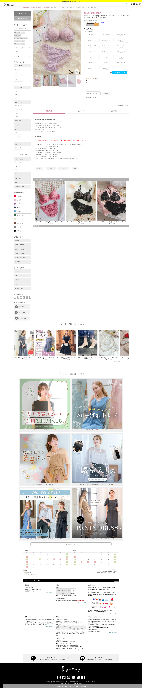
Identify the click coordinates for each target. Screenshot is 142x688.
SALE (17, 56)
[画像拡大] (77, 71)
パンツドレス (18, 87)
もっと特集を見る (70, 544)
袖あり (17, 76)
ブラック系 (20, 231)
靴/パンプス (18, 120)
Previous (35, 42)
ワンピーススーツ (19, 106)
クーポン (39, 168)
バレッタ (17, 166)
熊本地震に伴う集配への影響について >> (71, 1)
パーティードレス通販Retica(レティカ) (32, 7)
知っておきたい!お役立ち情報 (20, 38)
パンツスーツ (18, 113)
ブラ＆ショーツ (63, 168)
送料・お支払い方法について (60, 681)
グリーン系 (20, 215)
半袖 (16, 79)
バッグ (17, 125)
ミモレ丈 (17, 69)
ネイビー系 (20, 207)
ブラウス (17, 116)
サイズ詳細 (113, 111)
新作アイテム (17, 32)
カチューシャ (18, 169)
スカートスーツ (19, 109)
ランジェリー (46, 7)
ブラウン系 (20, 223)
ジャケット (18, 140)
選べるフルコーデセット (19, 41)
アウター (17, 129)
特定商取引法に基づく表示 (76, 681)
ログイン (23, 13)
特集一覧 (22, 43)
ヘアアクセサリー (19, 159)
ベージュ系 (20, 219)
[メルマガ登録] (95, 658)
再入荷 (23, 32)
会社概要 (48, 681)
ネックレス (18, 147)
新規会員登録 (23, 18)
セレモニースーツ (19, 102)
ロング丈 (17, 72)
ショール (17, 136)
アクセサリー (18, 144)
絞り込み (107, 93)
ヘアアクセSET (19, 162)
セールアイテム (17, 35)
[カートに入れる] (119, 72)
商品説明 (48, 111)
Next (78, 42)
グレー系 (19, 227)
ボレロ (17, 133)
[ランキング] (131, 4)
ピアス (17, 151)
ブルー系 (19, 211)
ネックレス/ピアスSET (21, 155)
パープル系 (20, 204)
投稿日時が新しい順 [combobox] (92, 93)
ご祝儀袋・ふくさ (19, 186)
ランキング (19, 48)
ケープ (17, 83)
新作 (17, 52)
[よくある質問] (47, 658)
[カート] (140, 4)
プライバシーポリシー (91, 681)
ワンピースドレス (19, 65)
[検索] (137, 4)
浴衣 (16, 182)
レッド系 (19, 196)
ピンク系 (19, 200)
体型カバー (16, 43)
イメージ (81, 111)
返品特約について (123, 105)
